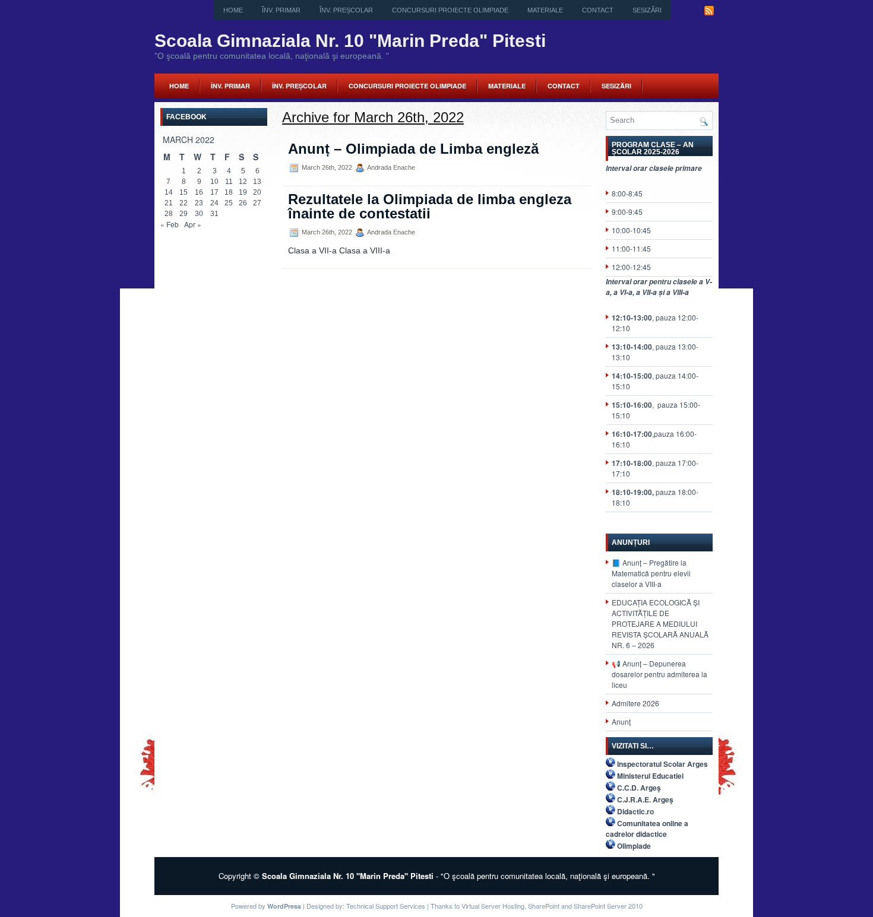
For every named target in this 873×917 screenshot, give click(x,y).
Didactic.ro (635, 811)
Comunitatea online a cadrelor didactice (647, 828)
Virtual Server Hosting (492, 905)
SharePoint (543, 905)
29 (183, 214)
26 (243, 203)
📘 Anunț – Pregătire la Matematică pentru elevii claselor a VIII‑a (651, 573)
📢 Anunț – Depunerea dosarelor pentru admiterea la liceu (659, 674)
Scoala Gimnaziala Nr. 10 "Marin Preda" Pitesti (350, 40)
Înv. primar (281, 10)
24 (214, 203)
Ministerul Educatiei (650, 775)
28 (169, 214)
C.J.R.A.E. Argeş (645, 799)
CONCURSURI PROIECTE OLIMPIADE (450, 10)
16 (199, 192)
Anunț (621, 721)
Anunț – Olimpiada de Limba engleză (413, 149)
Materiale (545, 10)
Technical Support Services (385, 905)
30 (199, 214)
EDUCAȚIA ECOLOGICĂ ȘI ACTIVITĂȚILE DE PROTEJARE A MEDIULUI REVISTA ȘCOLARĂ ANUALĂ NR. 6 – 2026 (660, 623)
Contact (597, 10)
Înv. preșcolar (346, 10)
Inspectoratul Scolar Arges (662, 764)
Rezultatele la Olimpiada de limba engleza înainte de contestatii (429, 206)
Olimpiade (634, 845)
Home (233, 10)
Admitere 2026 (635, 703)
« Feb (169, 224)
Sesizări (647, 10)
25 (228, 203)
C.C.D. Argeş (639, 787)
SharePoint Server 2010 (608, 905)
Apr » (192, 224)
